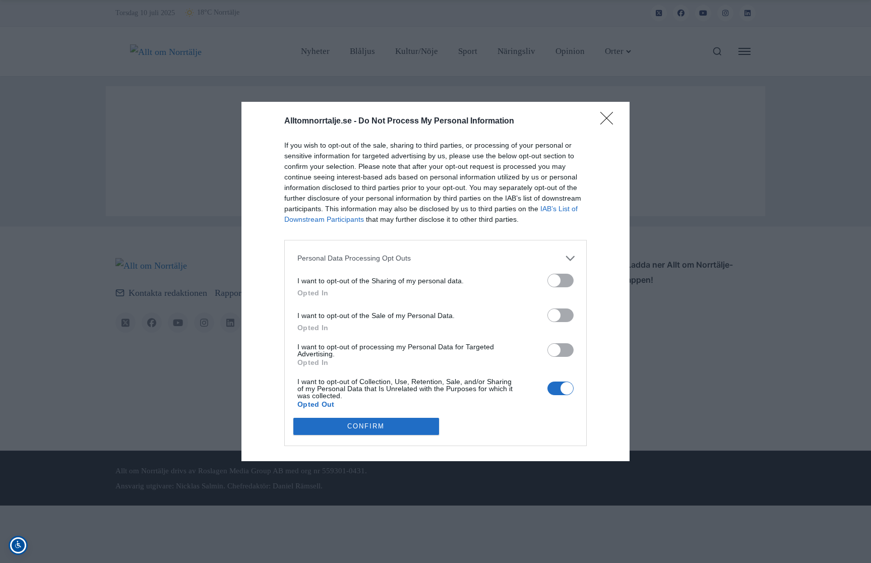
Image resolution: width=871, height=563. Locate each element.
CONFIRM (366, 426)
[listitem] (435, 258)
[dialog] (435, 281)
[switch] (560, 280)
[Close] (609, 121)
